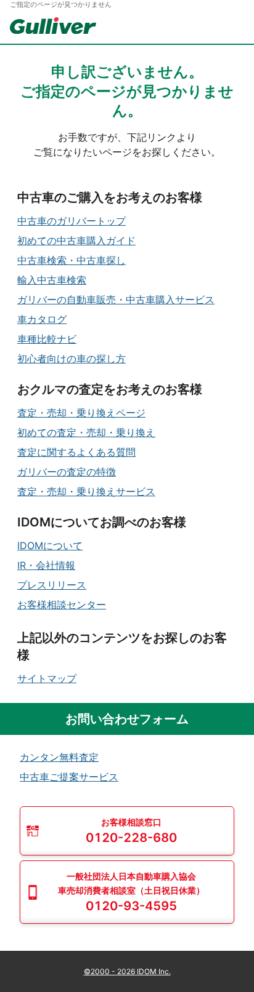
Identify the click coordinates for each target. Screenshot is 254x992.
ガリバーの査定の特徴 (66, 472)
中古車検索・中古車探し (71, 260)
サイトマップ (46, 678)
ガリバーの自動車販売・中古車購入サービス (116, 299)
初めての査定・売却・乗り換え (86, 432)
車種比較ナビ (46, 339)
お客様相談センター (61, 604)
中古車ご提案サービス (69, 777)
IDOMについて (50, 545)
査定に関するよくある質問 (76, 452)
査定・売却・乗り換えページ (81, 413)
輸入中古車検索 (51, 280)
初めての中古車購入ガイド (76, 240)
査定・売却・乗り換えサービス (86, 491)
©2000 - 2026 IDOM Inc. (127, 971)
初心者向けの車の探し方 (71, 358)
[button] (127, 830)
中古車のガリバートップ (71, 221)
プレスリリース (51, 585)
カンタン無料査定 (59, 757)
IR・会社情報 (46, 565)
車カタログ (42, 319)
